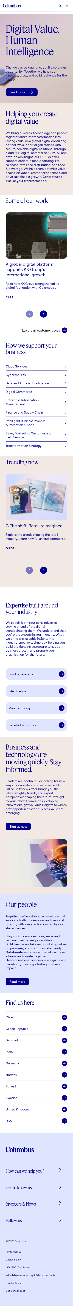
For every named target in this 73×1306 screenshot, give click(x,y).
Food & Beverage (21, 674)
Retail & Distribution (23, 725)
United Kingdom (17, 1109)
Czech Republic (17, 1029)
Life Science (17, 691)
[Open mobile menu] (66, 5)
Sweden (11, 1098)
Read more (17, 92)
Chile (9, 1017)
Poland (11, 1086)
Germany (12, 1063)
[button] (36, 366)
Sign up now (18, 826)
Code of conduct (15, 1290)
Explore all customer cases (40, 330)
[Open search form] (60, 5)
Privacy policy (13, 1251)
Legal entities (13, 1282)
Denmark (12, 1040)
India (9, 1052)
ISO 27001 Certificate (18, 1267)
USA (9, 1121)
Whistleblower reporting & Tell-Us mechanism (31, 1275)
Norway (11, 1075)
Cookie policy (13, 1259)
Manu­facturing (19, 708)
